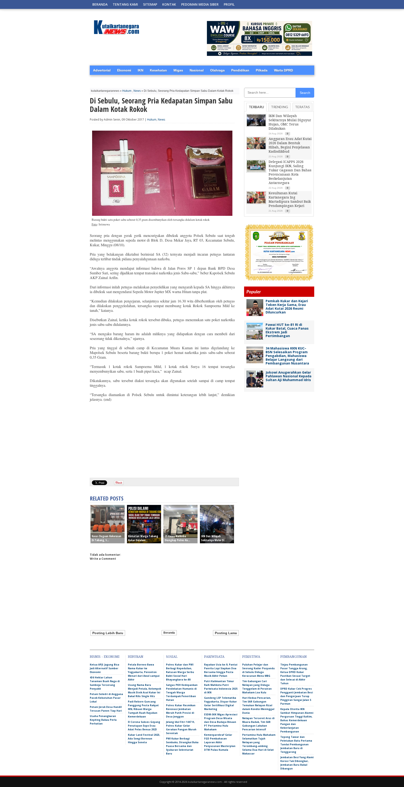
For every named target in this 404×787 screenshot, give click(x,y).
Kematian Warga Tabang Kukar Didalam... (143, 538)
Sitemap (150, 4)
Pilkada (261, 70)
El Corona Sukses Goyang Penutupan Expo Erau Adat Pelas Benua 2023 (144, 725)
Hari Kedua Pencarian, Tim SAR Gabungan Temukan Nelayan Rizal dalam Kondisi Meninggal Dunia (258, 705)
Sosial (171, 656)
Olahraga (217, 70)
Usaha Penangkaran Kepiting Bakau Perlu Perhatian (103, 719)
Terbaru (256, 107)
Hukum (126, 90)
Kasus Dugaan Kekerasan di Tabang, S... (106, 538)
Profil (229, 4)
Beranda (100, 4)
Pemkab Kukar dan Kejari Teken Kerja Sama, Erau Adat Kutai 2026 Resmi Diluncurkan (287, 306)
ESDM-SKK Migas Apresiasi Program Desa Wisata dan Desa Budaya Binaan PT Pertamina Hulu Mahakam (220, 722)
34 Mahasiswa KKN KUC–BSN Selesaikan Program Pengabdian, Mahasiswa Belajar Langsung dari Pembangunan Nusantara (287, 355)
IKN (140, 70)
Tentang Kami (125, 4)
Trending (279, 107)
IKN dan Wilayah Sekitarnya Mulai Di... (213, 538)
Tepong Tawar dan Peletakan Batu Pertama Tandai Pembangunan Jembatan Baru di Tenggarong (296, 744)
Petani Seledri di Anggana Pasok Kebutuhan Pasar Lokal (106, 697)
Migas (178, 70)
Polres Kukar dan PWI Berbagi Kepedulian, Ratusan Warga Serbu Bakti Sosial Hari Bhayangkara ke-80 (180, 672)
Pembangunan (293, 656)
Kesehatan (158, 70)
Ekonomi (124, 70)
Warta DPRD (283, 70)
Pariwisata (214, 656)
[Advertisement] (162, 438)
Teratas (302, 107)
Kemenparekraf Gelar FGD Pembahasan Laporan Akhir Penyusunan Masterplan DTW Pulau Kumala (219, 742)
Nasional (197, 70)
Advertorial (102, 70)
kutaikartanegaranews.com (205, 781)
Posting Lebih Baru (107, 633)
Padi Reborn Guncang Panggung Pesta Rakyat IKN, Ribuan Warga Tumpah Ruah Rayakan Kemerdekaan (143, 709)
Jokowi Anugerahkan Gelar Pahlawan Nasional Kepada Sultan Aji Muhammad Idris (288, 376)
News (137, 90)
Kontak (169, 4)
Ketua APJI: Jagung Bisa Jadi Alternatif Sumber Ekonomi (104, 668)
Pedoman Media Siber (200, 4)
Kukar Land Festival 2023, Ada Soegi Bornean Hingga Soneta (144, 738)
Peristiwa (251, 656)
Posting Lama (226, 633)
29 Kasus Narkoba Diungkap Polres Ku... (177, 538)
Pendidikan (240, 70)
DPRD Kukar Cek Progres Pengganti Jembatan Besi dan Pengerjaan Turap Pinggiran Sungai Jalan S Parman (296, 696)
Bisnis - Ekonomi (104, 656)
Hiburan (135, 656)
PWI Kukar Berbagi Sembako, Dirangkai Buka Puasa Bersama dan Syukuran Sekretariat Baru (182, 746)
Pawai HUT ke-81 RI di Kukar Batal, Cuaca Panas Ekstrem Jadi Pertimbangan (287, 330)
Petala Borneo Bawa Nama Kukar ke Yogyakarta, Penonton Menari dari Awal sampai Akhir (143, 672)
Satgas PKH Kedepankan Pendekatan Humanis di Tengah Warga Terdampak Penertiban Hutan (182, 692)
